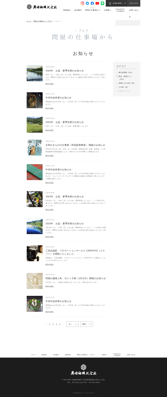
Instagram (82, 3)
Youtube (97, 3)
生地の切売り (118, 3)
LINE (102, 3)
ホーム (29, 21)
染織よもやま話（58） (127, 83)
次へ (70, 324)
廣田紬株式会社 (42, 6)
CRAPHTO (120, 10)
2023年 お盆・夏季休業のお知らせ (65, 223)
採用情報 (68, 355)
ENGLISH (134, 3)
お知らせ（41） (125, 91)
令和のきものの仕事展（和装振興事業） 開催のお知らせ (75, 145)
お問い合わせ (131, 355)
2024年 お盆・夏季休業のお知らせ (65, 196)
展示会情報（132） (126, 72)
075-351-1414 (77, 382)
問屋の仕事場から (92, 10)
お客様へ (108, 10)
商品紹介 (67, 10)
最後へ (84, 324)
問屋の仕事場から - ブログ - (43, 21)
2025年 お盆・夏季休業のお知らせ (65, 122)
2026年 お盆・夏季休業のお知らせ (65, 70)
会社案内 (78, 10)
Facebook (92, 3)
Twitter (87, 3)
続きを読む (50, 84)
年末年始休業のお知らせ (58, 97)
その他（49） (124, 87)
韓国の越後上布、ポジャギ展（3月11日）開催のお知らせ (76, 278)
